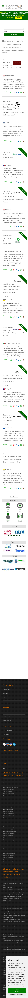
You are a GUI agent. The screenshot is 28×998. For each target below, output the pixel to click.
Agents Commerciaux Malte (8, 829)
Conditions (5, 754)
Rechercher (14, 34)
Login (10, 702)
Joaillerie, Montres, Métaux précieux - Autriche (12, 947)
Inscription (5, 702)
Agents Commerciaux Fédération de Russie (11, 805)
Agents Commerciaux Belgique (8, 785)
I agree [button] (17, 989)
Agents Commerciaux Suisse (8, 859)
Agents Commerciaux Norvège (8, 833)
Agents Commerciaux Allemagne (9, 782)
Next (24, 532)
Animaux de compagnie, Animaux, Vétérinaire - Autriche (13, 892)
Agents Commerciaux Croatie (8, 793)
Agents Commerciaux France (8, 809)
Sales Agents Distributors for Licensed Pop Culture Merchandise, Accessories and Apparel (13, 197)
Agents (6, 708)
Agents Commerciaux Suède (8, 857)
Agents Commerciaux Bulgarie (8, 789)
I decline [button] (17, 991)
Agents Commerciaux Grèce (8, 811)
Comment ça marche (7, 689)
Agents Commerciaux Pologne (8, 837)
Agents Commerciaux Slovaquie (9, 853)
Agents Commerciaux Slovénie (8, 855)
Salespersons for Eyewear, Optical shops (7, 417)
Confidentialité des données (9, 759)
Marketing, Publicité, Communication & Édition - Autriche (14, 949)
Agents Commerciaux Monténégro (9, 831)
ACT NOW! (19, 17)
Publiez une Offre (6, 698)
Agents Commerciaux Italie (8, 817)
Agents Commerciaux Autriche (8, 783)
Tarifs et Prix (5, 693)
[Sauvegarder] (13, 92)
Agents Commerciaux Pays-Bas (8, 835)
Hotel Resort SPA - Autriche (8, 934)
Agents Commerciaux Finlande (8, 807)
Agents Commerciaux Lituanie (8, 826)
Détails (5, 91)
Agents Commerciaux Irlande (8, 815)
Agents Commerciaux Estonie (8, 804)
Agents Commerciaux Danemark (9, 795)
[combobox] (14, 28)
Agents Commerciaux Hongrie (8, 813)
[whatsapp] (11, 92)
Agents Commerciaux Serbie (8, 851)
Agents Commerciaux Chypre (8, 791)
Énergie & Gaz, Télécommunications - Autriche (12, 919)
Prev (4, 532)
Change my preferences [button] (16, 994)
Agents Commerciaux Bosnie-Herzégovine (11, 787)
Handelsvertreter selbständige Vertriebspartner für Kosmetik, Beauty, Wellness (13, 378)
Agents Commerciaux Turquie (8, 861)
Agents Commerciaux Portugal (8, 839)
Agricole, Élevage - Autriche (8, 887)
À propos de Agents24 (7, 730)
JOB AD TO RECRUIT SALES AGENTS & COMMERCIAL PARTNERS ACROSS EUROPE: (14, 15)
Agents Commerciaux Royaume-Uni (9, 849)
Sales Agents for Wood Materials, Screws (8, 155)
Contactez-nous (6, 734)
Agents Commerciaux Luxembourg (9, 827)
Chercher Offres (6, 716)
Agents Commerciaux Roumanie (9, 848)
